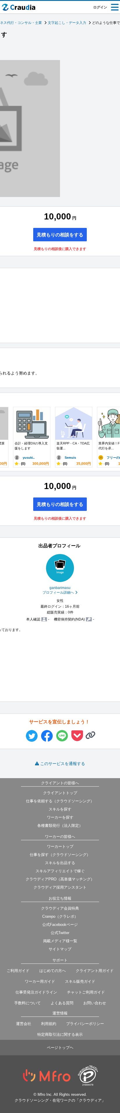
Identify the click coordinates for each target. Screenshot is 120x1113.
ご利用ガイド (18, 970)
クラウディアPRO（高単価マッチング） (60, 879)
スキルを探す (60, 809)
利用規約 (48, 1023)
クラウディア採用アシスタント (60, 887)
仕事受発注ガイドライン (36, 992)
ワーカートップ (60, 846)
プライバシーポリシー (85, 1023)
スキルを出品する (60, 863)
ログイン (100, 7)
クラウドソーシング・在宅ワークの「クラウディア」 (60, 1100)
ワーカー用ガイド (40, 981)
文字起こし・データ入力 (67, 23)
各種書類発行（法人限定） (60, 825)
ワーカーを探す (60, 817)
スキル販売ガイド (80, 981)
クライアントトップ (60, 793)
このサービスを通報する (62, 763)
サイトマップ (60, 949)
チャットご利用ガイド (86, 992)
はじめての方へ (52, 970)
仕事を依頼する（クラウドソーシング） (60, 801)
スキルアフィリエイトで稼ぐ (60, 871)
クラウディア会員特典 (60, 908)
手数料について (27, 1003)
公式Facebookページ (60, 924)
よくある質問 (62, 1003)
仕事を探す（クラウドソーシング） (60, 854)
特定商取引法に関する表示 (60, 1034)
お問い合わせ (94, 1003)
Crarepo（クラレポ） (60, 916)
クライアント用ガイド (95, 970)
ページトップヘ (60, 1047)
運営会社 (23, 1023)
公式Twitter (60, 933)
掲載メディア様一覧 (60, 941)
